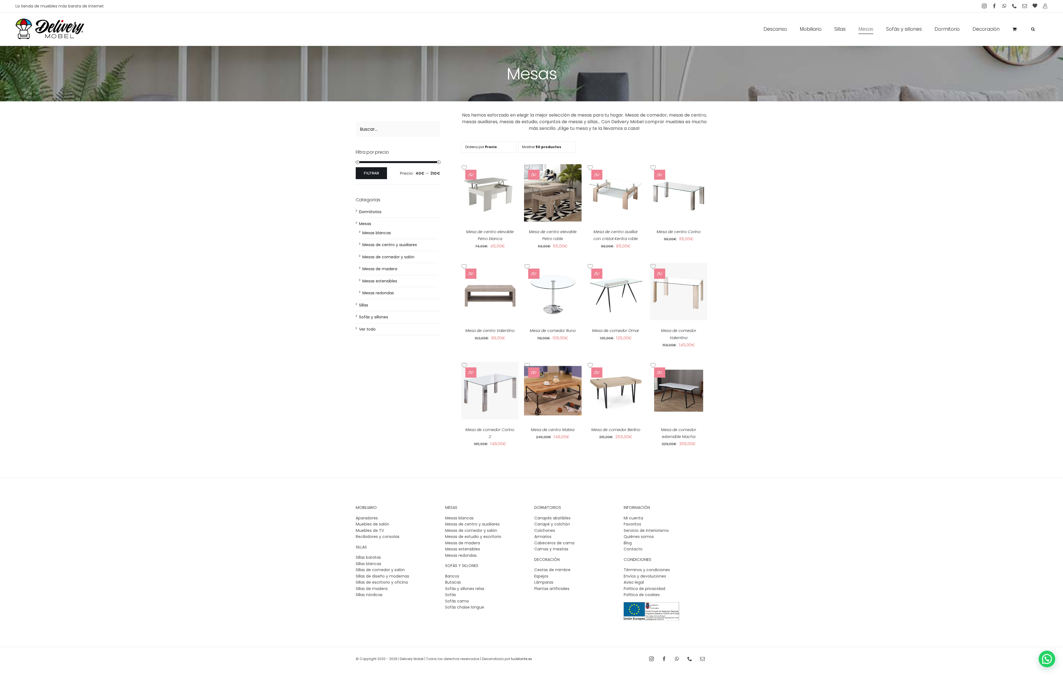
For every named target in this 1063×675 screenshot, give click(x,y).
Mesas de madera (379, 269)
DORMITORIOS (547, 507)
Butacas (453, 582)
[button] (1033, 29)
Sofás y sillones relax (464, 588)
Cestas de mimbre (552, 570)
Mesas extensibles (379, 281)
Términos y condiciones (647, 570)
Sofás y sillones (373, 317)
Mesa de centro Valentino (490, 330)
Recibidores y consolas (377, 536)
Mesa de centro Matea (552, 429)
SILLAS (361, 547)
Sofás (450, 594)
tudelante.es (521, 658)
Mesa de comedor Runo (553, 330)
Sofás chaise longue (464, 607)
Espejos (541, 576)
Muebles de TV (370, 530)
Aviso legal (634, 582)
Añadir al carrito (490, 191)
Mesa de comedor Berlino (615, 429)
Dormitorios (370, 212)
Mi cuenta (633, 518)
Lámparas (543, 582)
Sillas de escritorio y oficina (382, 582)
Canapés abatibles (552, 518)
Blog (628, 543)
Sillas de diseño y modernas (382, 576)
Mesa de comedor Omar (615, 330)
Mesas (365, 223)
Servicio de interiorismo (646, 530)
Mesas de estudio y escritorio (473, 536)
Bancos (452, 576)
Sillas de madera (372, 588)
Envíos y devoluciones (645, 576)
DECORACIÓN (547, 559)
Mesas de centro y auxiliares (389, 245)
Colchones (544, 530)
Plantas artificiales (551, 588)
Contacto (633, 549)
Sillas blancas (368, 563)
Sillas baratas (368, 557)
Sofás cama (457, 601)
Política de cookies (642, 594)
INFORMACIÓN (637, 507)
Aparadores (367, 518)
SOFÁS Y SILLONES (461, 565)
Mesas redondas (378, 293)
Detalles (489, 196)
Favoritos (632, 524)
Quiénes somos (639, 536)
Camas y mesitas (551, 549)
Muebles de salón (372, 524)
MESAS (451, 507)
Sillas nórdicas (369, 594)
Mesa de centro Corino (679, 232)
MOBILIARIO (366, 507)
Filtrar (371, 173)
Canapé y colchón (552, 524)
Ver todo (367, 329)
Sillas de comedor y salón (380, 570)
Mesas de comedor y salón (388, 257)
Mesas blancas (376, 233)
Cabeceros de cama (554, 543)
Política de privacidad (644, 588)
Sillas (363, 305)
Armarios (542, 536)
